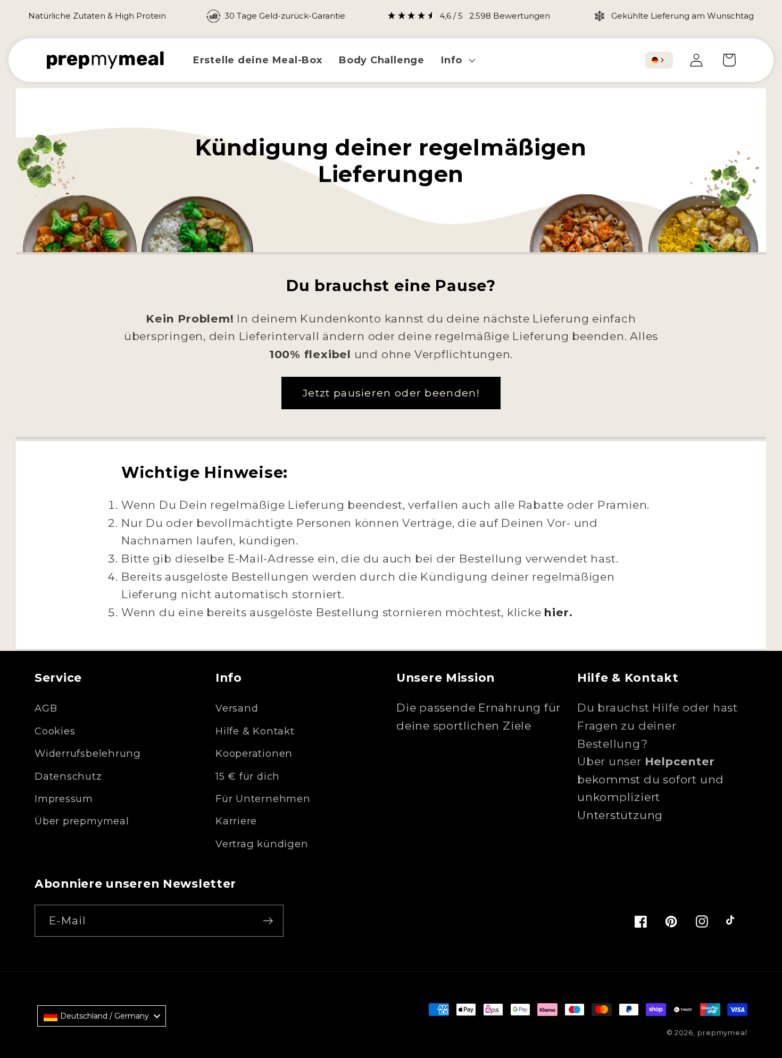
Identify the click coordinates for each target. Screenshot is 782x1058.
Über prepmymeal (82, 821)
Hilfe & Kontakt (255, 731)
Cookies (55, 731)
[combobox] (659, 60)
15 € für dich (247, 776)
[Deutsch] (655, 60)
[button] (457, 60)
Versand (236, 708)
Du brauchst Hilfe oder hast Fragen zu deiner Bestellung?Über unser (657, 734)
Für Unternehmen (263, 798)
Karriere (236, 821)
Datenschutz (68, 776)
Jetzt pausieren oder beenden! (391, 392)
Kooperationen (254, 753)
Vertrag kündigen (261, 844)
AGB (46, 708)
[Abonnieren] (268, 921)
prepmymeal (722, 1032)
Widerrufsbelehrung (88, 753)
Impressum (64, 798)
